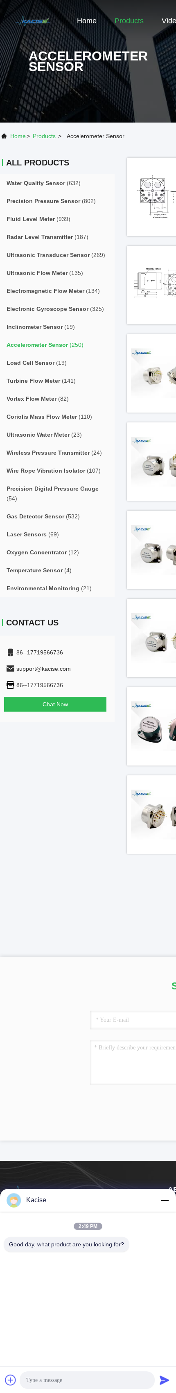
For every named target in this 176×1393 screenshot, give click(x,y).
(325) (55, 309)
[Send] (164, 1380)
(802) (51, 201)
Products (129, 21)
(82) (38, 398)
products (44, 136)
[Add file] (10, 1380)
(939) (38, 219)
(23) (44, 434)
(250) (45, 345)
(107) (54, 470)
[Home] (32, 20)
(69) (33, 534)
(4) (39, 570)
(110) (49, 416)
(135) (45, 273)
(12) (43, 552)
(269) (56, 255)
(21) (49, 588)
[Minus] (164, 1200)
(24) (54, 452)
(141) (41, 380)
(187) (47, 237)
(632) (44, 183)
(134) (53, 291)
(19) (41, 327)
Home (87, 21)
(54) (53, 493)
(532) (43, 516)
